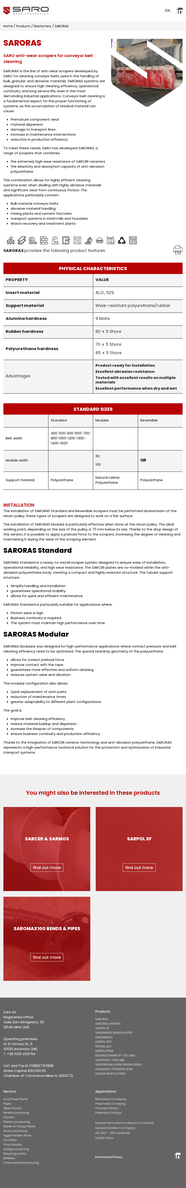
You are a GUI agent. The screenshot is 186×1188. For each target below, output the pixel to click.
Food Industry (12, 1144)
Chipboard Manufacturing (21, 1163)
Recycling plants (14, 1154)
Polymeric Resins (106, 1108)
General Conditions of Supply (115, 1128)
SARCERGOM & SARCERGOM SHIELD (118, 1064)
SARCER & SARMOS (108, 1024)
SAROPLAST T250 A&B (110, 1060)
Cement (8, 1117)
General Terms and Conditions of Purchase (124, 1123)
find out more (47, 867)
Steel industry (12, 1108)
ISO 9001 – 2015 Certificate (112, 1133)
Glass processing (15, 1131)
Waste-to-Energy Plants (19, 1126)
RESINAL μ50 (103, 1046)
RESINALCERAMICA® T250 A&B (115, 1055)
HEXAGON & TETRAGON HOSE (114, 1069)
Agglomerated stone (17, 1135)
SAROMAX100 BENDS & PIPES (113, 1033)
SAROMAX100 (104, 1037)
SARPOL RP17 (103, 1042)
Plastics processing (16, 1122)
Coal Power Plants (15, 1099)
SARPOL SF (102, 1028)
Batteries (9, 1158)
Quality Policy (104, 1138)
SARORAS (101, 1019)
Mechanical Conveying (110, 1099)
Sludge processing (16, 1149)
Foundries (10, 1140)
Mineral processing (16, 1113)
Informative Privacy (108, 1157)
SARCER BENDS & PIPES (110, 1074)
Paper (7, 1104)
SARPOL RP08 (104, 1051)
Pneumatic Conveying (110, 1104)
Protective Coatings (108, 1113)
